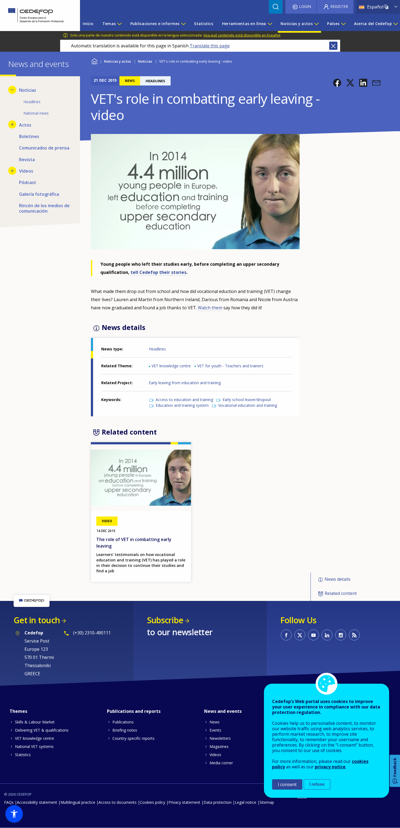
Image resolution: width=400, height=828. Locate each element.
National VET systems (34, 746)
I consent (287, 784)
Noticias (145, 61)
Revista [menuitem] (27, 160)
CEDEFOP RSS (354, 635)
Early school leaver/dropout (247, 399)
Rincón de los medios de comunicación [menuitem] (44, 208)
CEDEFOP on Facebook (286, 635)
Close (333, 46)
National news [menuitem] (36, 113)
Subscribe (165, 620)
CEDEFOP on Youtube (313, 635)
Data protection (218, 802)
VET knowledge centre (171, 365)
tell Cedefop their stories (158, 272)
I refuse (317, 784)
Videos (215, 754)
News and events (223, 711)
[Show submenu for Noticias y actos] (316, 23)
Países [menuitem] (333, 23)
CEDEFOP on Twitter (299, 635)
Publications (123, 722)
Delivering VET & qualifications (42, 730)
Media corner (221, 762)
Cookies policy (152, 802)
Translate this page (210, 46)
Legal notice (245, 802)
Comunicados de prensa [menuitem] (44, 148)
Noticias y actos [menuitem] (296, 23)
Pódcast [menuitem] (27, 182)
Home (94, 60)
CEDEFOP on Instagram (340, 635)
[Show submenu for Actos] (12, 124)
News (215, 722)
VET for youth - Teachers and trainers (230, 365)
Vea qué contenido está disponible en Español (241, 35)
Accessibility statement (37, 802)
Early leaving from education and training (185, 382)
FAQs (9, 802)
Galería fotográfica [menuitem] (39, 194)
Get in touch (37, 620)
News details (337, 579)
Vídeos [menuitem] (26, 171)
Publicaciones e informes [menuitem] (155, 23)
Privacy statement (184, 802)
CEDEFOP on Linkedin (327, 635)
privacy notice (330, 767)
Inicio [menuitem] (88, 23)
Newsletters (220, 738)
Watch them (210, 308)
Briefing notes (124, 730)
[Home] (36, 15)
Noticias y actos (117, 61)
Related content (341, 594)
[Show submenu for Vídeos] (12, 171)
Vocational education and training (247, 405)
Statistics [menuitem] (203, 23)
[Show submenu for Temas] (119, 23)
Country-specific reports (133, 738)
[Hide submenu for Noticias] (12, 90)
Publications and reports (134, 711)
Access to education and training (184, 399)
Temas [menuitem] (109, 23)
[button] (337, 82)
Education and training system (182, 405)
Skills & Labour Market (35, 722)
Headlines (157, 349)
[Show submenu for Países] (343, 23)
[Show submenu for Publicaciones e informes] (183, 23)
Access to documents (118, 802)
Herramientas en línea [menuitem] (244, 23)
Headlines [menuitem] (32, 101)
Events (215, 730)
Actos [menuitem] (25, 125)
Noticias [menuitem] (27, 90)
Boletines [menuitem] (29, 136)
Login (305, 6)
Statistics (23, 754)
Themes (18, 711)
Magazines (219, 746)
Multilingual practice (77, 802)
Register (339, 6)
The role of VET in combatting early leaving (133, 542)
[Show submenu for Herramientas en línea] (270, 23)
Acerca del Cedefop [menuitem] (373, 23)
